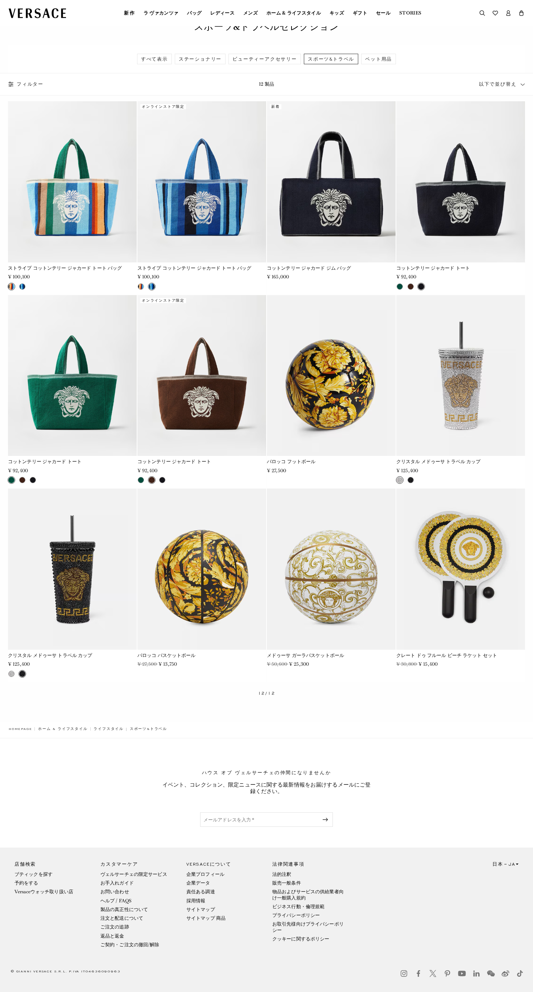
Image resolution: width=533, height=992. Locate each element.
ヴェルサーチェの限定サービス (133, 874)
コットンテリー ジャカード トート (433, 268)
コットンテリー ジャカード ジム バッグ (309, 268)
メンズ (250, 13)
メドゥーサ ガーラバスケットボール (305, 655)
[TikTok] (520, 973)
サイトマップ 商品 (206, 918)
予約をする (26, 883)
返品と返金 (112, 936)
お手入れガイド (117, 883)
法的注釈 (281, 874)
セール (383, 13)
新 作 (129, 13)
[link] (20, 729)
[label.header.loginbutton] (508, 13)
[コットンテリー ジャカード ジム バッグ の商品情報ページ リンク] (331, 181)
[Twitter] (433, 973)
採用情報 (195, 901)
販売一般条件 (286, 883)
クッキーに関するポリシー (300, 939)
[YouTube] (462, 973)
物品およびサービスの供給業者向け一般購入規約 (308, 895)
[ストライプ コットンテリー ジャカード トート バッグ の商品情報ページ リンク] (72, 181)
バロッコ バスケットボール (166, 655)
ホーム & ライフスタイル (293, 13)
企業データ (198, 883)
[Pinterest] (447, 973)
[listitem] (154, 59)
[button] (521, 13)
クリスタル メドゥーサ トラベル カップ (438, 461)
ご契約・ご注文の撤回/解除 (130, 945)
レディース (222, 13)
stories (410, 13)
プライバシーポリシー (296, 915)
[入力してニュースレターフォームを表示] (327, 820)
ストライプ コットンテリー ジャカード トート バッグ (65, 268)
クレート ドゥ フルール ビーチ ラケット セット (446, 655)
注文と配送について (121, 918)
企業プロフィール (205, 874)
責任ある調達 (200, 892)
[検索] (482, 13)
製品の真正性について (124, 909)
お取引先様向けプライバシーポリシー (308, 927)
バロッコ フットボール (291, 461)
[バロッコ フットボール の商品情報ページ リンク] (331, 375)
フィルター (30, 84)
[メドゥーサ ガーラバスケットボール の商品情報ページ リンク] (331, 569)
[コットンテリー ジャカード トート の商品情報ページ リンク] (460, 181)
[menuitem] (129, 13)
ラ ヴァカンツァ (161, 13)
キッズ (337, 13)
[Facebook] (418, 973)
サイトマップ (200, 909)
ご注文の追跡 (114, 927)
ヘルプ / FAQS (116, 901)
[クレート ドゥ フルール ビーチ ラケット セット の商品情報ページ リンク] (460, 569)
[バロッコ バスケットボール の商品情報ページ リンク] (201, 569)
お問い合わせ (114, 892)
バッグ (194, 13)
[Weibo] (505, 973)
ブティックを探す (34, 874)
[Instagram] (404, 973)
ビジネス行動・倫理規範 (298, 906)
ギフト (360, 13)
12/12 (267, 693)
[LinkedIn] (476, 973)
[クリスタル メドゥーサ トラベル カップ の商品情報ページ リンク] (460, 375)
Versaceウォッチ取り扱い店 (44, 892)
